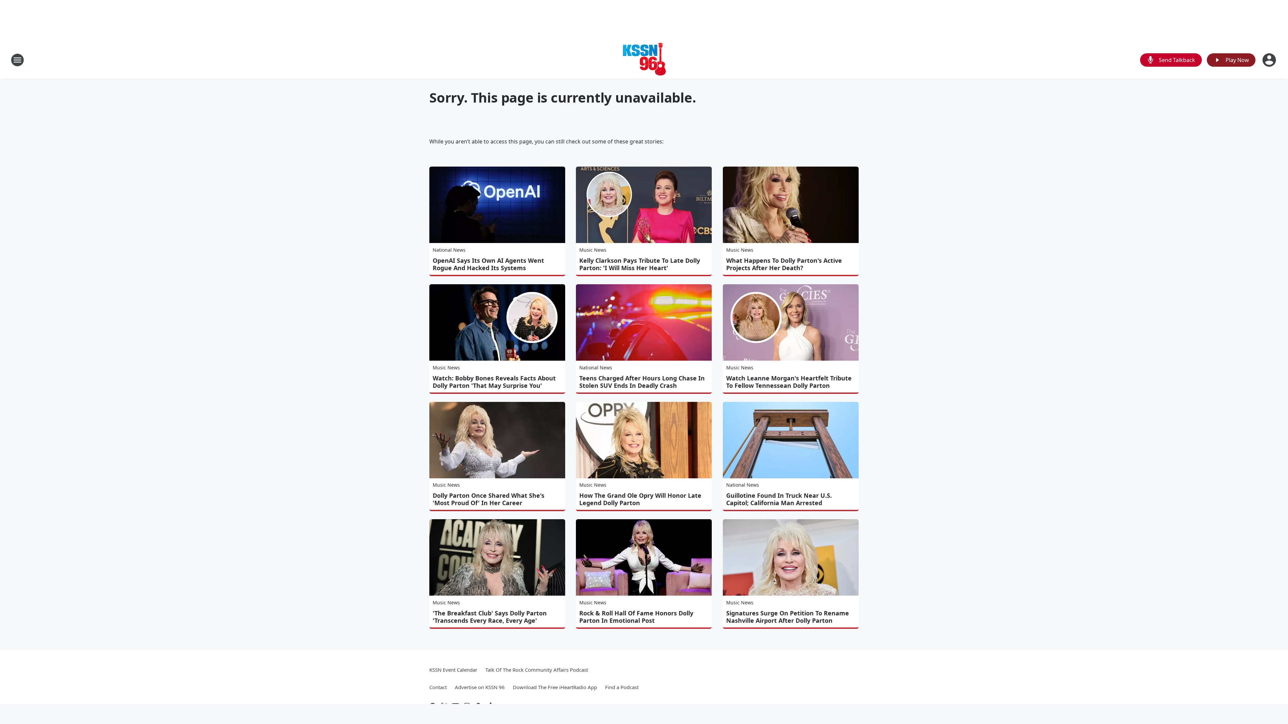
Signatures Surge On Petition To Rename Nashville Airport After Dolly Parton (787, 616)
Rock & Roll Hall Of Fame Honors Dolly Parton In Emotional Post (636, 616)
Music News (592, 250)
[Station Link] (644, 59)
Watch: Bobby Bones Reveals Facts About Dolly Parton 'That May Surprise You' (494, 381)
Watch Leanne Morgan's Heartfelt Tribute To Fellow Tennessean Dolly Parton (789, 381)
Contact (438, 687)
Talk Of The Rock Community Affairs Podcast (536, 669)
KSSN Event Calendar (453, 669)
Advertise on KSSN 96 (480, 687)
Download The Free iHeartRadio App (555, 687)
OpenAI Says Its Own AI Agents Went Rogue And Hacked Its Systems (488, 264)
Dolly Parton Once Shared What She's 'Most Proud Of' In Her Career (488, 499)
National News (449, 250)
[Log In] (1270, 60)
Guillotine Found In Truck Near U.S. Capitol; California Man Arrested (779, 499)
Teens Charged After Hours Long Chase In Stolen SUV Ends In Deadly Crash (642, 381)
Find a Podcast (622, 687)
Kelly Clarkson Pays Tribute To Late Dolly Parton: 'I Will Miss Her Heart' (639, 264)
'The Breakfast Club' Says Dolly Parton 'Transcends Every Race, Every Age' (490, 616)
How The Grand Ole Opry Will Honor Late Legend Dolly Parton (640, 499)
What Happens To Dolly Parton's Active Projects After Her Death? (784, 264)
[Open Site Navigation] (17, 60)
